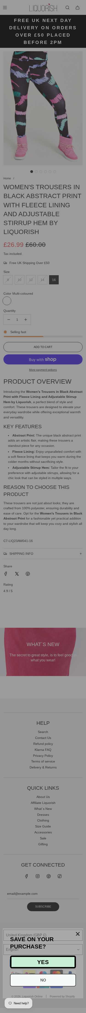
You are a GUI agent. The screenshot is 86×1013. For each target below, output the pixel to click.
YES (43, 962)
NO (43, 980)
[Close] (77, 933)
